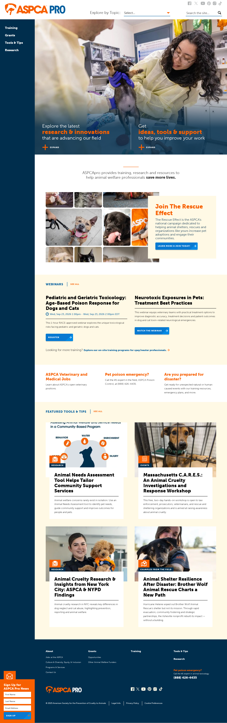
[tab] (83, 135)
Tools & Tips (14, 43)
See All (74, 284)
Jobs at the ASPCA (54, 657)
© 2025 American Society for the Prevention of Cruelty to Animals (76, 703)
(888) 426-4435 (185, 677)
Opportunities (94, 657)
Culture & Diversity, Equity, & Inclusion (63, 662)
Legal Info (116, 703)
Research (12, 50)
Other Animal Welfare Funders (102, 662)
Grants (10, 35)
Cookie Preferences (153, 703)
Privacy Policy (132, 703)
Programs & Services (55, 667)
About (49, 651)
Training (11, 28)
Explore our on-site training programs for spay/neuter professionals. (125, 350)
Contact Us (51, 672)
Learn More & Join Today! (174, 246)
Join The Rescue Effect (179, 210)
